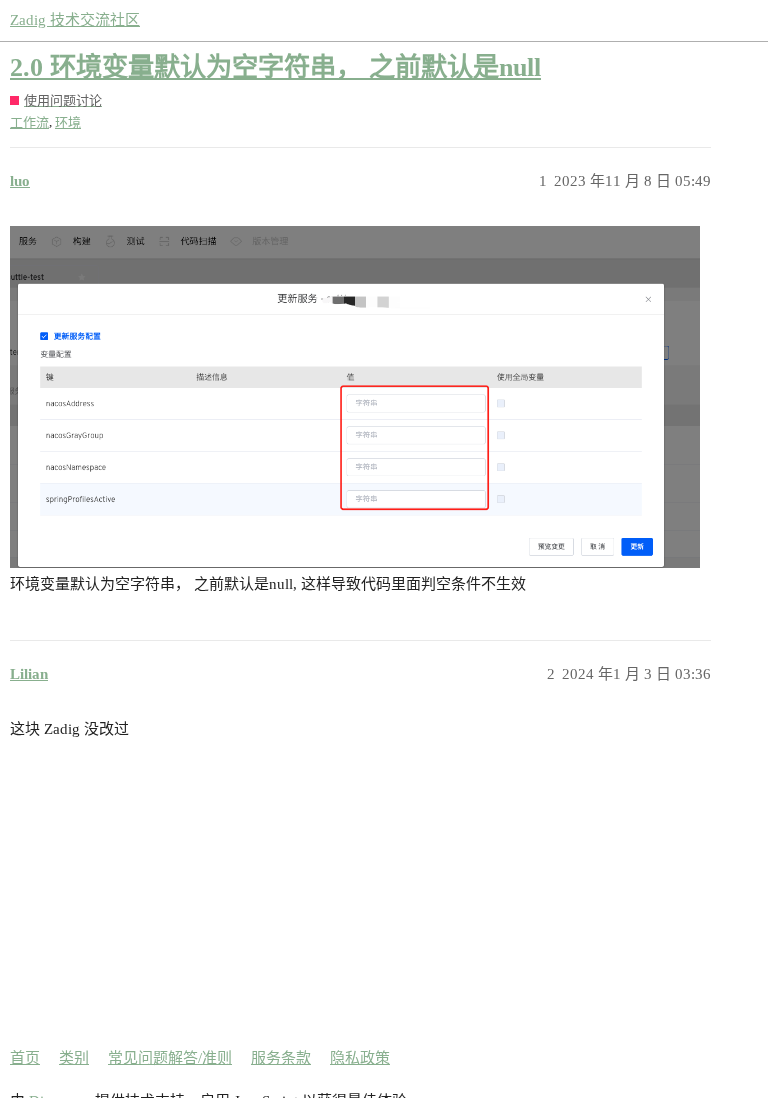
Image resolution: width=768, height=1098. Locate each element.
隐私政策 (360, 1058)
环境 (68, 122)
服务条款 (281, 1058)
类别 (74, 1058)
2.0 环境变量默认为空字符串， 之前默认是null (275, 67)
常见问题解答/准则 (170, 1058)
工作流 (29, 122)
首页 (25, 1058)
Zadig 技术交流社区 (75, 20)
